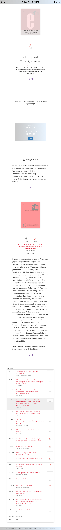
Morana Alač (30, 66)
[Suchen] (4, 2)
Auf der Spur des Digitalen (24, 510)
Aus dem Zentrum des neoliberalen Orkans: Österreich (29, 465)
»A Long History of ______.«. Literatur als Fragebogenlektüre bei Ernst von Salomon (29, 439)
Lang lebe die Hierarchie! (23, 479)
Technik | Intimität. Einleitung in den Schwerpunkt (27, 372)
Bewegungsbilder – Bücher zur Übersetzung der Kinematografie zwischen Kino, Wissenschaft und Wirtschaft (29, 501)
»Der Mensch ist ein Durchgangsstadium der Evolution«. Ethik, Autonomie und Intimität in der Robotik (30, 422)
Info (23, 528)
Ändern (30, 138)
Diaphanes (31, 2)
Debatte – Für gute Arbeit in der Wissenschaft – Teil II (26, 453)
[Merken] (29, 79)
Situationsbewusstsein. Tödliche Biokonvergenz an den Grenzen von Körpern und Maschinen (29, 382)
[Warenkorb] (59, 2)
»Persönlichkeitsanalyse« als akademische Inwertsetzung (29, 492)
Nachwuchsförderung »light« (25, 485)
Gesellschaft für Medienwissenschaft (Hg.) (30, 245)
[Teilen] (32, 79)
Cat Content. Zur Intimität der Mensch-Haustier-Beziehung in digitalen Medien (28, 412)
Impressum (52, 528)
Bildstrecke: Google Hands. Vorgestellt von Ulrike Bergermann (29, 431)
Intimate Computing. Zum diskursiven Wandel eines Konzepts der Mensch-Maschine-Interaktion (28, 392)
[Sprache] (57, 2)
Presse (26, 528)
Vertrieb (31, 528)
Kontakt (35, 528)
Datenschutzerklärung (43, 528)
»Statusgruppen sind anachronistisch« (28, 472)
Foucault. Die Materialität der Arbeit (27, 446)
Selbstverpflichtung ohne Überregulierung (29, 458)
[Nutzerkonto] (54, 2)
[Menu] (1, 2)
